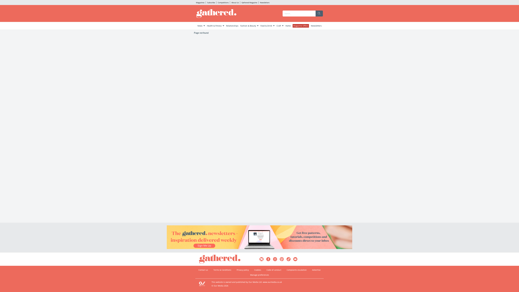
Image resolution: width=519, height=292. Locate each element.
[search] (319, 13)
